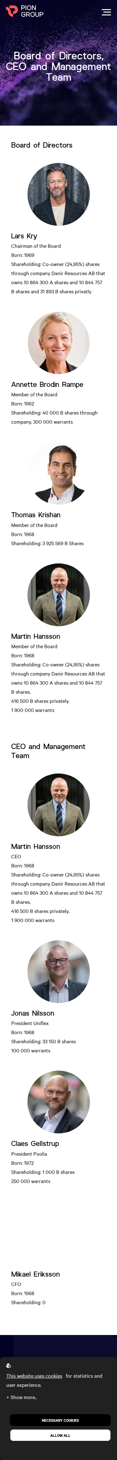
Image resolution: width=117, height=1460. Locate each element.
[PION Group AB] (24, 12)
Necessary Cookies (60, 1420)
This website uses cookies (34, 1375)
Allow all (60, 1435)
